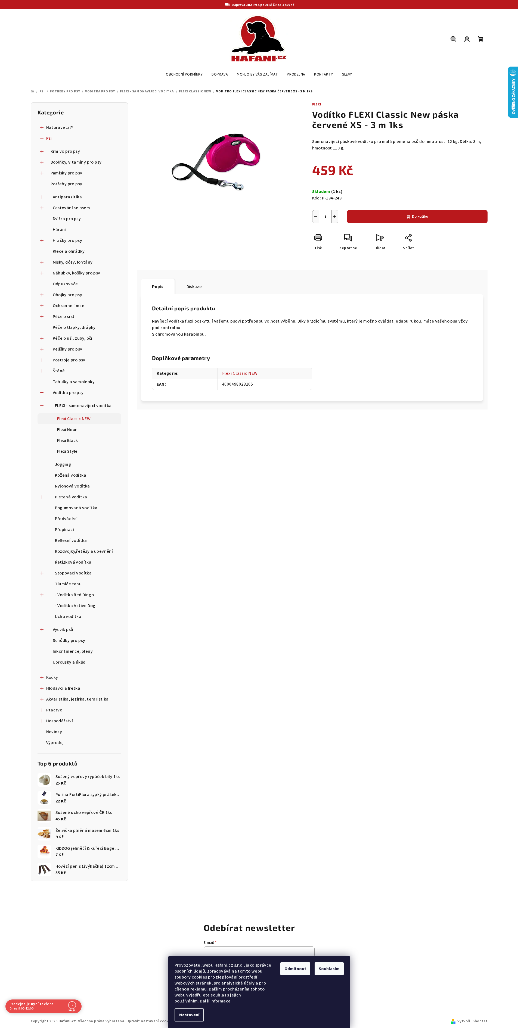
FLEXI (316, 104)
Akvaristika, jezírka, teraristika (77, 699)
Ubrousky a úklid (69, 662)
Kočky (52, 677)
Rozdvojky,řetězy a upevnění (84, 551)
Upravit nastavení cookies (150, 1021)
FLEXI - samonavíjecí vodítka (83, 406)
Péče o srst (64, 317)
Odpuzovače (65, 284)
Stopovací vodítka (73, 573)
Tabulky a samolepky (74, 382)
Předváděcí (66, 519)
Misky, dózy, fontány (73, 262)
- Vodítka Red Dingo (74, 595)
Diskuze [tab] (194, 287)
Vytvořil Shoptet (472, 1021)
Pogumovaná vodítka (76, 508)
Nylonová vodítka (72, 486)
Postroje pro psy (69, 360)
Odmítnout (295, 969)
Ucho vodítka (68, 617)
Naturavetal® (59, 127)
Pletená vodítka (71, 497)
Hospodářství (59, 721)
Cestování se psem (71, 208)
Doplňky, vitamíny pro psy (76, 162)
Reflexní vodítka (71, 540)
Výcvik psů (63, 630)
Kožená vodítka (70, 475)
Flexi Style (67, 451)
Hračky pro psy (67, 240)
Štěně (59, 371)
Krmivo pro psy (65, 151)
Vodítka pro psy (68, 393)
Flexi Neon (67, 430)
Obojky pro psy (67, 295)
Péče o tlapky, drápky (74, 327)
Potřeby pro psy (66, 184)
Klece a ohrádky (69, 251)
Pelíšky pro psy (67, 349)
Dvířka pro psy (67, 219)
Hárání (59, 230)
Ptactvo (54, 710)
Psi (49, 138)
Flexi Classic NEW (74, 419)
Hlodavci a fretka (63, 688)
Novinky (54, 732)
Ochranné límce (69, 306)
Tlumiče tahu (68, 584)
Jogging (63, 464)
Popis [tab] (158, 287)
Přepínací (64, 530)
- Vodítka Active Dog (75, 606)
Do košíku (420, 216)
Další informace (215, 1001)
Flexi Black (67, 440)
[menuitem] (184, 74)
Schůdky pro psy (69, 640)
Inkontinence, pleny (73, 651)
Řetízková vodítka (73, 562)
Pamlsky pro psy (66, 173)
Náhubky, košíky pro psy (76, 273)
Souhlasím (329, 969)
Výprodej (55, 743)
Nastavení (189, 1015)
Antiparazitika (67, 197)
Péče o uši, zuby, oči (72, 338)
